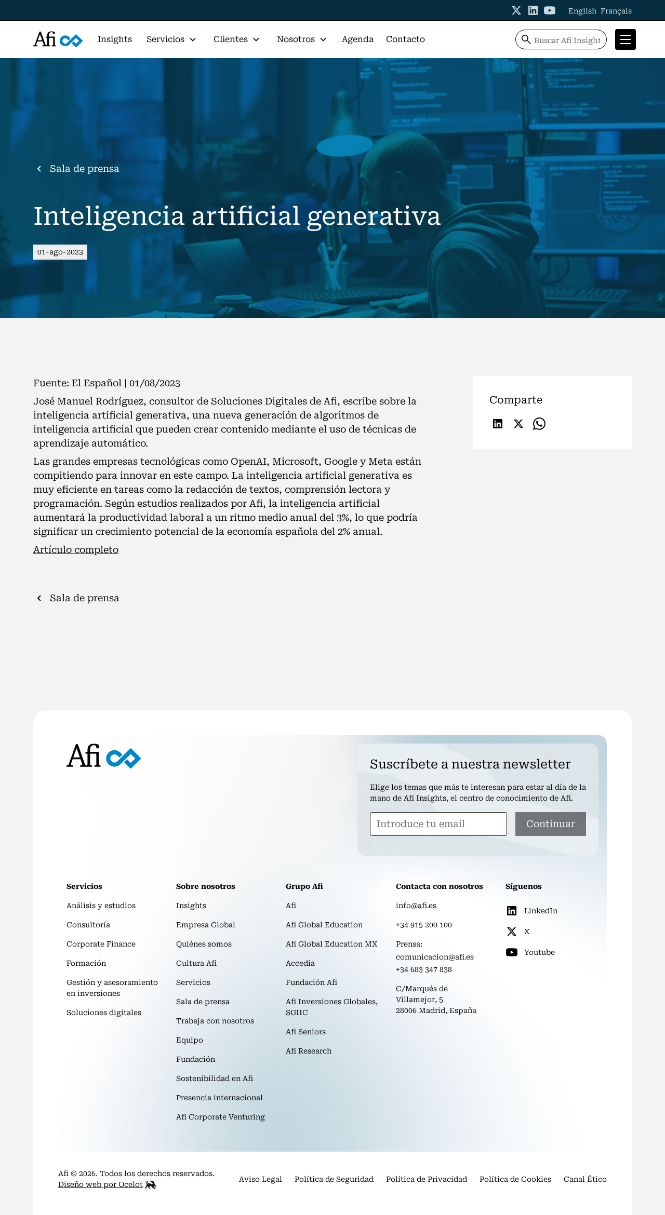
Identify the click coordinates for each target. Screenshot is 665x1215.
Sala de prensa (203, 1001)
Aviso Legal (260, 1179)
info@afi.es (416, 905)
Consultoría (88, 925)
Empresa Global (205, 925)
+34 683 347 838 (424, 969)
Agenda (358, 39)
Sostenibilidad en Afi (214, 1078)
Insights (115, 39)
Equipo (189, 1040)
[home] (58, 39)
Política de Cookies (515, 1179)
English (582, 11)
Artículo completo (75, 549)
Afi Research (308, 1051)
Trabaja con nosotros (215, 1021)
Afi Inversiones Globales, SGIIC (332, 1007)
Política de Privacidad (426, 1179)
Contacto (405, 39)
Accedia (300, 963)
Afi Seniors (306, 1032)
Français (616, 11)
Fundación (195, 1059)
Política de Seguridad (334, 1179)
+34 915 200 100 (424, 925)
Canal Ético (585, 1179)
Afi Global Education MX (332, 944)
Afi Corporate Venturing (220, 1117)
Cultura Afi (196, 963)
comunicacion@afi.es (435, 957)
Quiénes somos (204, 944)
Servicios (193, 982)
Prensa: (409, 944)
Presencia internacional (219, 1098)
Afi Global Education (324, 925)
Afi (291, 905)
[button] (171, 39)
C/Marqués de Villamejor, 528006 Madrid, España (436, 999)
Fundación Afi (311, 982)
